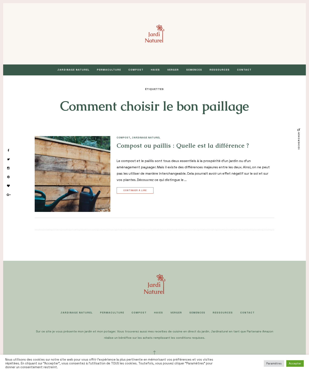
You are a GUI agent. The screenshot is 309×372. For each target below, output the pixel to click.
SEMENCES (194, 69)
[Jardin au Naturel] (154, 33)
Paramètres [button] (274, 363)
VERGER (173, 69)
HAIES (155, 69)
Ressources (220, 69)
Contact (244, 69)
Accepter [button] (295, 363)
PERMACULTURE (109, 69)
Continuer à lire (135, 190)
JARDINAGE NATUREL (73, 69)
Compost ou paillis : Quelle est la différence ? (183, 145)
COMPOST (136, 69)
